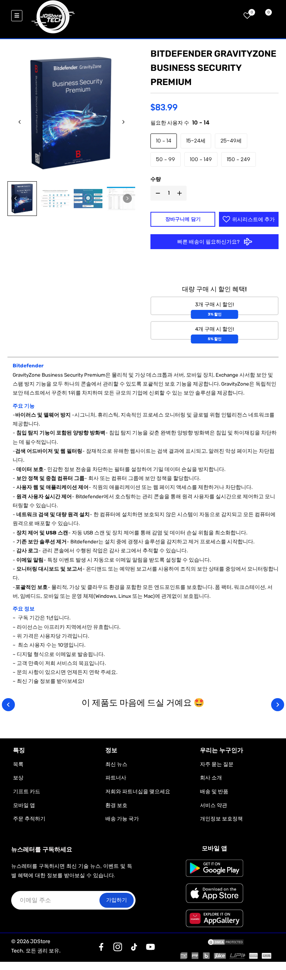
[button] (22, 198)
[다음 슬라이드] (123, 122)
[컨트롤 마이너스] (156, 193)
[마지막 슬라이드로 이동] (19, 122)
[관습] (101, 947)
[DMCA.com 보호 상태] (225, 942)
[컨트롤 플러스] (181, 193)
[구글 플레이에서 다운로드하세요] (215, 868)
